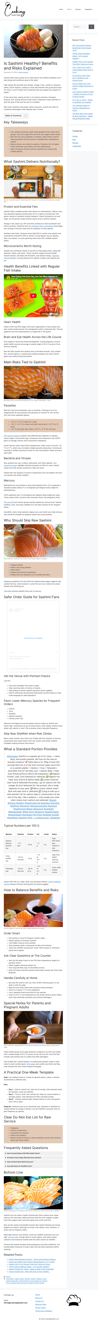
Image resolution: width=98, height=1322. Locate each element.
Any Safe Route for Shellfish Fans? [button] (19, 1166)
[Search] (91, 27)
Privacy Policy (40, 1308)
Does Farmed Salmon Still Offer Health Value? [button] (23, 1153)
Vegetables (88, 9)
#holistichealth (15, 814)
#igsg (39, 814)
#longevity (25, 806)
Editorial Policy (40, 1304)
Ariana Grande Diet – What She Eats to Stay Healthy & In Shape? (26, 1281)
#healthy (20, 803)
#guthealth (49, 809)
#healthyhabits (52, 812)
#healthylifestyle (32, 803)
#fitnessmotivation (38, 806)
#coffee (55, 814)
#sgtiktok (47, 814)
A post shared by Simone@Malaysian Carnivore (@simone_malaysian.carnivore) (33, 669)
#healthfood (12, 817)
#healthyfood (19, 809)
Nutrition (27, 1279)
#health (52, 800)
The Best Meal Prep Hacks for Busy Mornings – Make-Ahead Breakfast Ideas (82, 116)
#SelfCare (15, 806)
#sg (35, 814)
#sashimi (23, 817)
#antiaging (39, 812)
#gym (31, 812)
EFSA (50, 485)
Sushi (45, 1279)
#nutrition (55, 803)
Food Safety (10, 1279)
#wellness (45, 803)
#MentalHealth (15, 812)
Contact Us (39, 1301)
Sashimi (33, 1279)
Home (61, 9)
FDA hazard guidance (12, 436)
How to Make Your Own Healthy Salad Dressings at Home (82, 86)
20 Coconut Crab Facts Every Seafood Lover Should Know (81, 78)
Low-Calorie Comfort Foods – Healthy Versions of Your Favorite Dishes (83, 94)
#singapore (27, 814)
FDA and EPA (9, 502)
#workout (52, 806)
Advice (69, 9)
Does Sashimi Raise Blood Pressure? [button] (20, 1162)
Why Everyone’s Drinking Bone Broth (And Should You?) (81, 48)
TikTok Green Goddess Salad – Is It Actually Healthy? (81, 56)
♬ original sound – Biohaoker (46, 817)
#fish (30, 817)
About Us (38, 1298)
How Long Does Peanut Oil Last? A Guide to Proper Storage (25, 1283)
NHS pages (31, 1064)
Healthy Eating (19, 1279)
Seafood (39, 1279)
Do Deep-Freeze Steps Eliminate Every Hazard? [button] (24, 1158)
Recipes (78, 9)
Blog (74, 140)
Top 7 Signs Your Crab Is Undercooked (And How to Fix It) (82, 70)
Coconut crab (13, 1237)
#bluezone (38, 809)
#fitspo (29, 809)
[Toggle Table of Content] (24, 115)
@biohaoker (12, 756)
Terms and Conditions (43, 1311)
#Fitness (12, 803)
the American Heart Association (41, 226)
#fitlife (25, 812)
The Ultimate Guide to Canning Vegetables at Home (81, 108)
